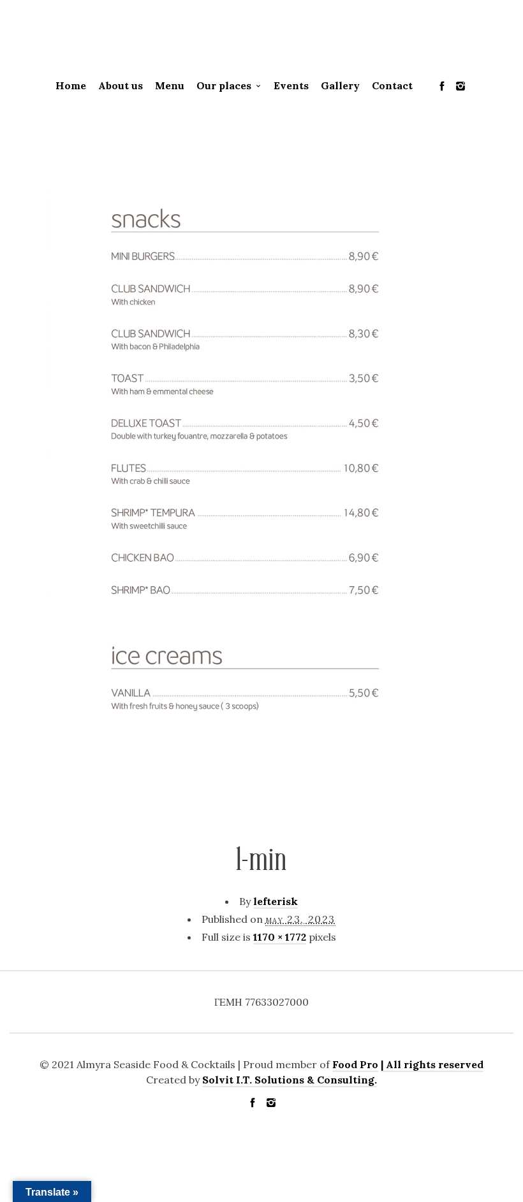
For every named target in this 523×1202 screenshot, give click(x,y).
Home (70, 85)
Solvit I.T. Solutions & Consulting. (289, 1079)
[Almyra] (261, 39)
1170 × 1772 (279, 936)
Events (291, 85)
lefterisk (275, 901)
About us (120, 85)
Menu (169, 85)
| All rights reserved (432, 1064)
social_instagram (460, 86)
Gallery (340, 85)
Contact (392, 85)
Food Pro (355, 1064)
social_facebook (442, 86)
